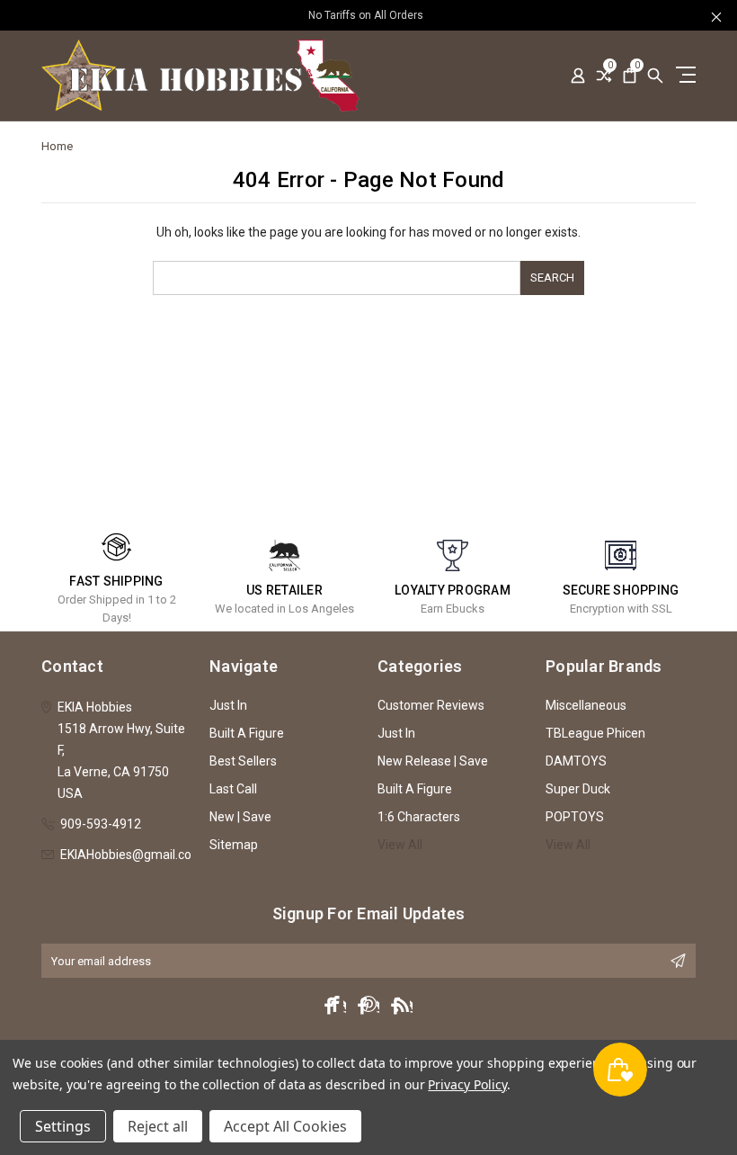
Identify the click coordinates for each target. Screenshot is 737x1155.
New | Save (240, 817)
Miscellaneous (586, 705)
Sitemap (233, 844)
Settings (63, 1126)
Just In (228, 705)
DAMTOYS (576, 761)
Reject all (158, 1126)
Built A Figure (246, 733)
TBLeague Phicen (595, 733)
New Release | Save (432, 761)
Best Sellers (243, 761)
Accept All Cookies (285, 1126)
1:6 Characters (418, 817)
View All (399, 844)
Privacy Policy (467, 1084)
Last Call (233, 789)
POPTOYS (575, 817)
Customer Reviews (430, 705)
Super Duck (578, 789)
